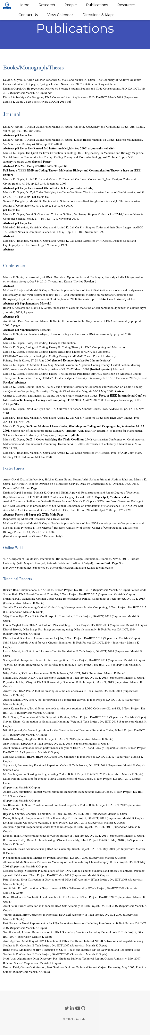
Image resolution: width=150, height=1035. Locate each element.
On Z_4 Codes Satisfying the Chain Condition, (55, 439)
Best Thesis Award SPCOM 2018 (46, 101)
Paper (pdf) (10, 488)
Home (24, 5)
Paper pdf (35, 514)
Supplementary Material (35, 303)
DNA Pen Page (27, 488)
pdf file (19, 135)
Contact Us (28, 15)
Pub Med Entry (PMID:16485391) (37, 166)
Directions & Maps (98, 15)
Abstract (8, 135)
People (70, 5)
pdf (50, 93)
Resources (126, 5)
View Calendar (60, 15)
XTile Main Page (52, 514)
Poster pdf (22, 514)
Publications (97, 5)
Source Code (138, 590)
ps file (28, 135)
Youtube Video (119, 497)
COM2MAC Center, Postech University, (92, 356)
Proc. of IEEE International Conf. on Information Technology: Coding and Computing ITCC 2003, (74, 397)
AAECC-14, (115, 214)
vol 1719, (59, 232)
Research (47, 5)
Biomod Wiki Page (106, 563)
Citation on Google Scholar (100, 84)
